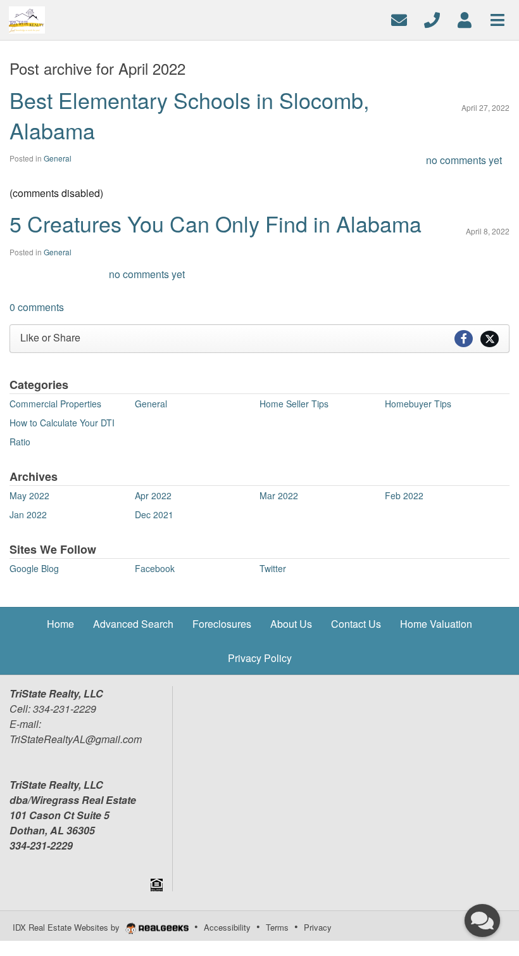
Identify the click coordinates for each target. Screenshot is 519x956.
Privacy (318, 927)
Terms (277, 927)
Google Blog (34, 568)
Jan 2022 (28, 514)
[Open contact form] (399, 18)
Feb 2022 (404, 495)
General (58, 158)
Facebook (155, 568)
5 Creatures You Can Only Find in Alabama (215, 223)
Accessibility (227, 927)
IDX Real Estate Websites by (67, 927)
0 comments (36, 307)
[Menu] (497, 18)
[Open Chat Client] (482, 920)
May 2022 (29, 495)
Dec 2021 (154, 514)
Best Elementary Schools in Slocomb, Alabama (189, 115)
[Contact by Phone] (432, 18)
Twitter (273, 568)
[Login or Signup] (465, 18)
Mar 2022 (279, 495)
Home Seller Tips (294, 403)
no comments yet (464, 160)
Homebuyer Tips (418, 403)
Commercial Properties (55, 403)
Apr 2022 (153, 495)
